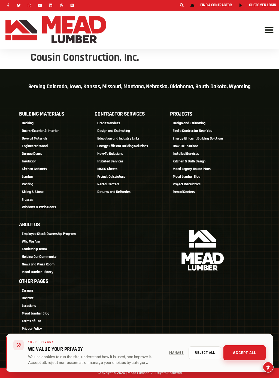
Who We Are (31, 241)
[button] (181, 5)
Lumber (27, 176)
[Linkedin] (51, 5)
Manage (176, 352)
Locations (29, 305)
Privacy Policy (32, 328)
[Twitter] (18, 5)
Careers (28, 290)
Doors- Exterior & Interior (40, 130)
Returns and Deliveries (113, 191)
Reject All (205, 352)
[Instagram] (29, 5)
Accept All (244, 352)
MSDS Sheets (107, 169)
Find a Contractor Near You (192, 130)
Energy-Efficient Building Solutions (122, 146)
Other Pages (33, 281)
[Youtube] (40, 5)
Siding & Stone (33, 191)
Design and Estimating (113, 130)
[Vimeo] (72, 5)
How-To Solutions (110, 153)
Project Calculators (111, 176)
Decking (28, 123)
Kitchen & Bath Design (189, 161)
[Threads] (61, 5)
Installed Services (110, 161)
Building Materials (41, 113)
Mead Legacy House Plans (191, 169)
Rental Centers (108, 184)
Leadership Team (34, 249)
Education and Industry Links (118, 138)
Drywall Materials (34, 138)
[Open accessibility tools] (268, 367)
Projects (181, 113)
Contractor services (120, 113)
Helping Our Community (39, 256)
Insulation (29, 161)
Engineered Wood (35, 146)
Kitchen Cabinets (34, 169)
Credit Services (108, 123)
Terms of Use (31, 321)
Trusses (27, 199)
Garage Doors (32, 153)
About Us (29, 224)
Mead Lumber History (37, 272)
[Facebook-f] (8, 5)
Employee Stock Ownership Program (48, 233)
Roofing (27, 184)
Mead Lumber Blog (186, 176)
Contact (28, 298)
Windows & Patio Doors (39, 207)
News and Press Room (38, 264)
